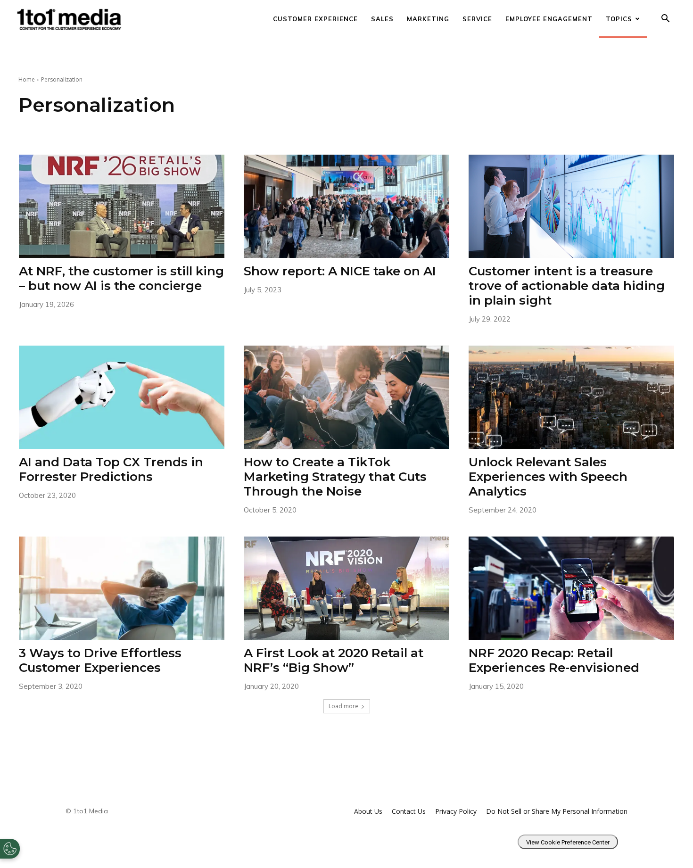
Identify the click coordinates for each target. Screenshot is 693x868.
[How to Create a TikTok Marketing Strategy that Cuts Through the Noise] (347, 397)
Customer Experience (315, 19)
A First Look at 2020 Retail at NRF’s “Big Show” (333, 660)
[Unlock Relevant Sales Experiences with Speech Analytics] (572, 397)
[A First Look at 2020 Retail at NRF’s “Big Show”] (347, 588)
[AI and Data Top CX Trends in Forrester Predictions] (122, 397)
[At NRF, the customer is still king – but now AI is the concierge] (122, 206)
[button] (665, 19)
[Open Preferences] (10, 849)
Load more (343, 706)
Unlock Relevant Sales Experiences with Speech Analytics (548, 477)
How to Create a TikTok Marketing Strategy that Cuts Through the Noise (335, 477)
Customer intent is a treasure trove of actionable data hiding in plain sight (567, 286)
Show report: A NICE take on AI (340, 271)
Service (477, 19)
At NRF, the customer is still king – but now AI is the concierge (121, 278)
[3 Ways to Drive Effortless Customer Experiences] (122, 588)
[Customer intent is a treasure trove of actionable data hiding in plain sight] (572, 206)
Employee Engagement (549, 19)
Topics (619, 19)
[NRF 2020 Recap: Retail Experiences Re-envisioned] (572, 588)
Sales (382, 19)
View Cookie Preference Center (568, 842)
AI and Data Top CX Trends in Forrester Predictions (111, 469)
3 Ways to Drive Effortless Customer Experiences (100, 660)
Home (26, 79)
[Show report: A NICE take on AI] (347, 206)
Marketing (428, 19)
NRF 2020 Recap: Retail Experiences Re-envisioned (554, 660)
